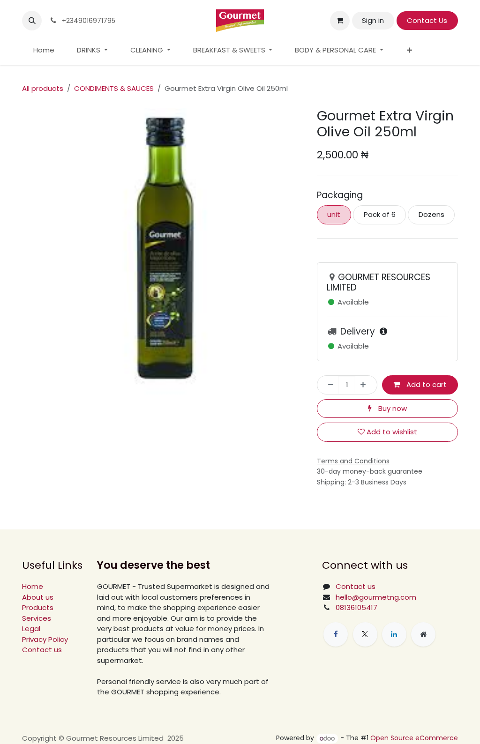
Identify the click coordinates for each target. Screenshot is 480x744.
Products (37, 607)
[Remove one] (328, 385)
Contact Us (427, 20)
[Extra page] (423, 634)
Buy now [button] (391, 408)
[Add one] (366, 385)
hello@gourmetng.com (376, 597)
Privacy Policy (45, 639)
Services (36, 618)
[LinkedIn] (394, 634)
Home (32, 586)
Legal (31, 628)
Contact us (42, 650)
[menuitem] (44, 50)
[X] (365, 634)
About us (37, 597)
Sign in (373, 20)
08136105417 (356, 607)
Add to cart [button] (426, 384)
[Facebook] (335, 634)
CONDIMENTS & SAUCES (114, 88)
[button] (32, 20)
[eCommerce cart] (340, 20)
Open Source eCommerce (414, 738)
